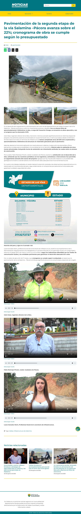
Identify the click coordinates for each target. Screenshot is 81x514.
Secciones (28, 13)
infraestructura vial (19, 431)
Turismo (49, 13)
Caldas (11, 431)
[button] (5, 50)
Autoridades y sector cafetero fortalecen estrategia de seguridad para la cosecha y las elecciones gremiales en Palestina (15, 468)
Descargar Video (9, 304)
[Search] (73, 5)
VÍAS (6, 45)
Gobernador (69, 13)
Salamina (29, 431)
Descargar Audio (9, 312)
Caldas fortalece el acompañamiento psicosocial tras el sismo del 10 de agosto (39, 466)
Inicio (9, 13)
